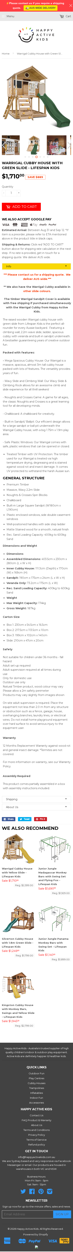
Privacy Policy (36, 1134)
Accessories (36, 1102)
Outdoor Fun (36, 1073)
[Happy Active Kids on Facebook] (32, 1192)
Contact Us (36, 1115)
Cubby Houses (36, 1083)
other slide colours (36, 291)
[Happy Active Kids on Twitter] (23, 1192)
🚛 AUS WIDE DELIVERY (40, 7)
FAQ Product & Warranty (36, 1120)
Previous (4, 145)
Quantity (7, 186)
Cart (68, 16)
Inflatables (36, 1092)
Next (68, 145)
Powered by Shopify (35, 1234)
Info (36, 266)
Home (6, 53)
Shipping (36, 799)
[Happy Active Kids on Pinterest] (41, 1192)
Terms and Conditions (36, 1129)
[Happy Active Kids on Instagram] (50, 1192)
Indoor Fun (36, 1097)
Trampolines (36, 1087)
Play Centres (36, 1078)
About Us (36, 807)
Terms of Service (36, 1139)
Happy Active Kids (28, 1228)
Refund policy (36, 1144)
